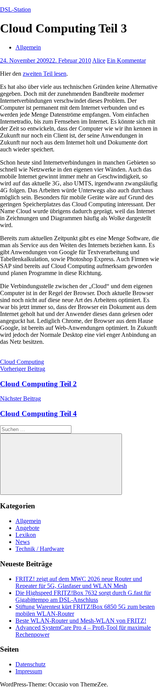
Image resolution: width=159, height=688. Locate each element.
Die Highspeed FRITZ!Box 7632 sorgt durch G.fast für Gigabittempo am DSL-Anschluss (83, 596)
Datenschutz (30, 664)
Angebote (27, 528)
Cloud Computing (22, 361)
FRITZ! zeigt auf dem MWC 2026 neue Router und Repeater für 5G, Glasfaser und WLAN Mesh (78, 582)
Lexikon (25, 535)
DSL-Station (15, 9)
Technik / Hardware (39, 548)
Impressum (28, 671)
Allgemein (28, 47)
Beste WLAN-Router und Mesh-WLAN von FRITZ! (80, 620)
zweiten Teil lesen (44, 73)
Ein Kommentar (126, 60)
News (22, 542)
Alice (98, 60)
